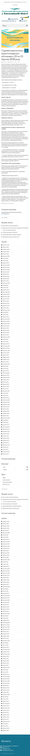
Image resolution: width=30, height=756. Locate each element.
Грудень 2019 (6, 424)
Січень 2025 (5, 287)
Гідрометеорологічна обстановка (8, 203)
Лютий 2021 (5, 393)
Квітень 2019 (6, 442)
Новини (5, 469)
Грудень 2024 (6, 289)
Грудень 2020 (6, 397)
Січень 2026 (5, 260)
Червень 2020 (6, 411)
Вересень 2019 (6, 431)
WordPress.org (6, 484)
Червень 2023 (6, 330)
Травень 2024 (6, 305)
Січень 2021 (5, 395)
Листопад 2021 (6, 373)
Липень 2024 (6, 301)
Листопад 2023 (6, 319)
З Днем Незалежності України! (10, 232)
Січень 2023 (5, 341)
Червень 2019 (6, 438)
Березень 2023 (6, 337)
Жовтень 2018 (6, 451)
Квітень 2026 (6, 254)
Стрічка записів (6, 480)
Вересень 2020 (6, 404)
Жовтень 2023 (6, 321)
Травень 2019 (6, 440)
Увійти (4, 477)
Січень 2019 (5, 449)
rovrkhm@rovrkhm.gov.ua (8, 21)
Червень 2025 (6, 276)
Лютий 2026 (5, 258)
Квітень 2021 (6, 388)
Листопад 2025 (6, 265)
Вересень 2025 (6, 269)
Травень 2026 (6, 251)
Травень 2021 (6, 386)
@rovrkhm (24, 21)
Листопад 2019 (6, 427)
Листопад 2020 (6, 400)
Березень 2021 (6, 391)
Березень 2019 (6, 445)
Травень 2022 (6, 359)
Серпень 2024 (6, 298)
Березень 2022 (6, 364)
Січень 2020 (5, 422)
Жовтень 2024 (6, 294)
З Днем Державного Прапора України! (12, 234)
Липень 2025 (6, 274)
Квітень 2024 (6, 307)
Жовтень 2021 (6, 375)
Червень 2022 (6, 357)
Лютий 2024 (5, 312)
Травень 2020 (6, 413)
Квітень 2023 (6, 334)
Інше (4, 467)
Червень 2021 (6, 384)
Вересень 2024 (6, 296)
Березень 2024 (6, 310)
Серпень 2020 (6, 406)
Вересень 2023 (6, 323)
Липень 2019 (6, 436)
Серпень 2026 (6, 245)
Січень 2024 (5, 314)
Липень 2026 (6, 247)
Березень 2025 (6, 283)
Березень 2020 (6, 418)
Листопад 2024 (6, 292)
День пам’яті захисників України (10, 225)
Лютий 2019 (5, 447)
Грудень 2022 (6, 343)
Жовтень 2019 (6, 429)
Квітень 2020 (6, 415)
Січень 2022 (5, 368)
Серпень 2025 (6, 271)
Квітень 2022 (6, 361)
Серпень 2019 (6, 433)
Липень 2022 (6, 355)
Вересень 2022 (6, 350)
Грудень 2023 (6, 316)
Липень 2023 (6, 328)
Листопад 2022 (6, 346)
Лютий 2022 (5, 366)
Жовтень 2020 (6, 402)
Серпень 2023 (6, 325)
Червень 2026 (6, 249)
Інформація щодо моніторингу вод (11, 236)
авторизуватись (5, 213)
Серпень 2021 (6, 379)
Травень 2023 (6, 332)
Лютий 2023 (5, 339)
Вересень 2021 (6, 377)
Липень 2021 (6, 382)
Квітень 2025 (6, 280)
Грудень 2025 (6, 263)
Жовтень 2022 (6, 348)
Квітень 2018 (6, 454)
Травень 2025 (6, 278)
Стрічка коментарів (7, 482)
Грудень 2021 (6, 370)
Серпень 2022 (6, 352)
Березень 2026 (6, 256)
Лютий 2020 (5, 420)
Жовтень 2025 (6, 267)
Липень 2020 (6, 409)
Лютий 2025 (5, 285)
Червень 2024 (6, 303)
